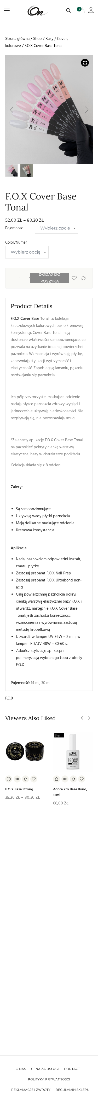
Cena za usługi (45, 1069)
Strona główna (17, 39)
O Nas (21, 1069)
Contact (72, 1069)
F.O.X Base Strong (19, 789)
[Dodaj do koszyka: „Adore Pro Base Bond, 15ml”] (56, 779)
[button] (11, 109)
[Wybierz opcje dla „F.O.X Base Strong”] (8, 779)
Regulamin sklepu (73, 1090)
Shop (37, 39)
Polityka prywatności (49, 1079)
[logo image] (37, 10)
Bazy (49, 39)
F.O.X (9, 698)
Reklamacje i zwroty (30, 1090)
